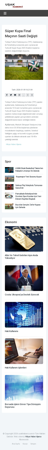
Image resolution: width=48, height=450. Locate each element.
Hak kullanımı (11, 331)
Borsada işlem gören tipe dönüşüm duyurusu (23, 406)
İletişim (33, 444)
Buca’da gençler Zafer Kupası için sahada (27, 206)
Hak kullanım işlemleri (15, 367)
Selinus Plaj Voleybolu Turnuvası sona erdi (28, 186)
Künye (25, 444)
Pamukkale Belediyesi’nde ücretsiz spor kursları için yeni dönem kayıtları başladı (28, 196)
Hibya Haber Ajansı (33, 436)
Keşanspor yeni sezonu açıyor (29, 176)
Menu (5, 13)
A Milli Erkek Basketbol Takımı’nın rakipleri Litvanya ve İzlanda (29, 169)
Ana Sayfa (16, 444)
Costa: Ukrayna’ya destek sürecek (22, 294)
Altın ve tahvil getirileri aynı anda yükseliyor (21, 257)
